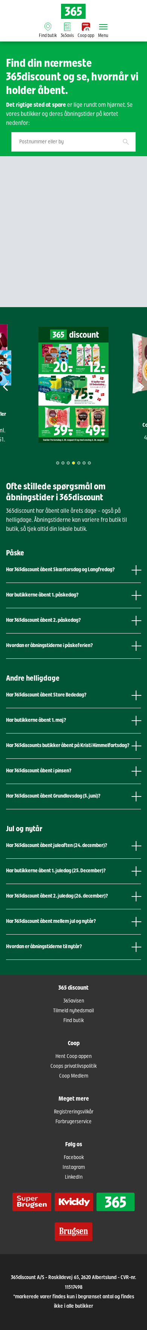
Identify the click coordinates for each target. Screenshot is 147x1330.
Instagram (74, 1167)
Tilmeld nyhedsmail (73, 1010)
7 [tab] (89, 463)
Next (133, 387)
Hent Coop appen (73, 1056)
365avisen (73, 1001)
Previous (14, 387)
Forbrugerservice (73, 1121)
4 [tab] (73, 463)
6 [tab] (84, 463)
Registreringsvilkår (73, 1112)
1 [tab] (58, 463)
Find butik (73, 1020)
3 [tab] (68, 463)
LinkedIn (74, 1177)
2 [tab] (63, 463)
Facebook (74, 1157)
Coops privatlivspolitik (73, 1066)
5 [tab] (79, 463)
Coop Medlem (73, 1076)
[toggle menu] (103, 27)
